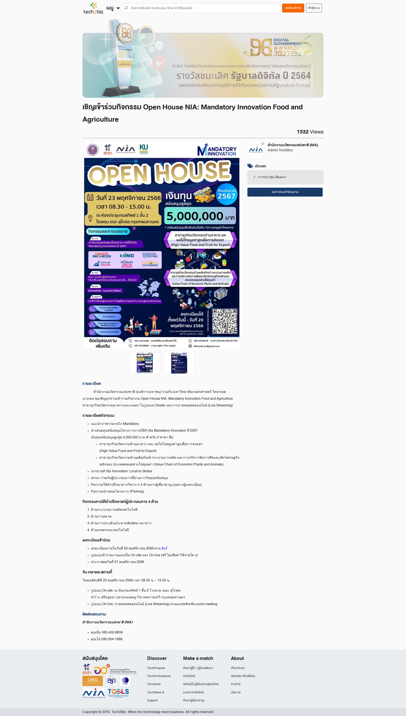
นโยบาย (236, 692)
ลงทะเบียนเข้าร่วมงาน (285, 192)
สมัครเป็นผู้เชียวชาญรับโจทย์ (201, 684)
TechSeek (154, 684)
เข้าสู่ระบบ (314, 8)
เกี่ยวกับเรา (238, 668)
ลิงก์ (164, 548)
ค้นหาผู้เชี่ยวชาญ (193, 700)
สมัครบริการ (293, 8)
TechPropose (156, 668)
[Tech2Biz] (93, 8)
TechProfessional (159, 676)
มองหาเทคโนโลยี (193, 692)
